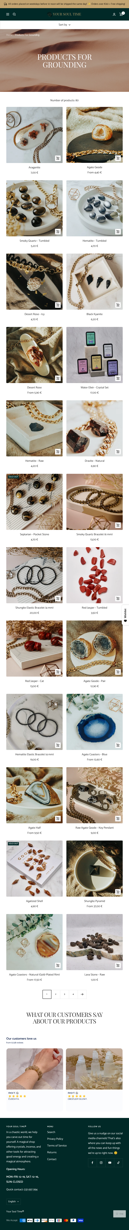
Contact (51, 1159)
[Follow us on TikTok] (118, 1162)
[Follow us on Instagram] (101, 1162)
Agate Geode (94, 167)
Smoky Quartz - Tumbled (34, 241)
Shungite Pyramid (94, 901)
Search (51, 1132)
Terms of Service (57, 1145)
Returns (52, 1152)
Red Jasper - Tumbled (94, 608)
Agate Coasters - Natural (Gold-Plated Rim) (34, 975)
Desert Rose (34, 388)
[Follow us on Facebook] (92, 1162)
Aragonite (34, 168)
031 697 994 (30, 1189)
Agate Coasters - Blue (94, 754)
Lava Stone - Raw (94, 975)
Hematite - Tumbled (95, 241)
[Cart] (121, 14)
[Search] (14, 14)
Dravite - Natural (94, 461)
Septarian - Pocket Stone (34, 534)
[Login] (114, 14)
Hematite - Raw (34, 461)
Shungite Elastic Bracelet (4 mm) (34, 608)
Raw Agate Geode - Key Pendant (95, 828)
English (12, 1201)
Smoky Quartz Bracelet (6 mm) (94, 534)
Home (9, 35)
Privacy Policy (55, 1139)
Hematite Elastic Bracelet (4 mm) (34, 754)
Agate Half (34, 828)
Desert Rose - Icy (35, 314)
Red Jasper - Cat (34, 681)
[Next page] (82, 994)
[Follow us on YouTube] (109, 1162)
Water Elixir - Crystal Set (95, 388)
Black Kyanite (95, 314)
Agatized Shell (34, 901)
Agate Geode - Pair (95, 681)
